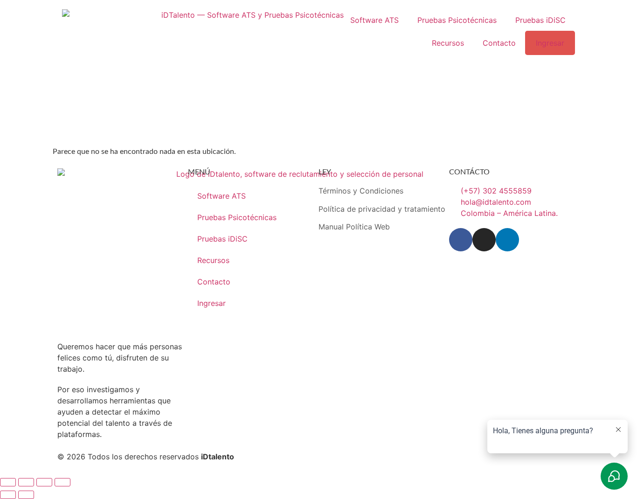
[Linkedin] (507, 239)
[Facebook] (460, 239)
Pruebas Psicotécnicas (457, 20)
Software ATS (374, 20)
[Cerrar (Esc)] (62, 482)
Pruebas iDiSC (540, 20)
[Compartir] (44, 482)
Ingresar (550, 43)
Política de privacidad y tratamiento (381, 209)
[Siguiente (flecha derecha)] (26, 495)
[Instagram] (484, 239)
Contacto (499, 43)
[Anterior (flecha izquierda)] (8, 495)
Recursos (448, 43)
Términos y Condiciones (360, 190)
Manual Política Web (354, 226)
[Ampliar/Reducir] (8, 482)
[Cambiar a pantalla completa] (26, 482)
